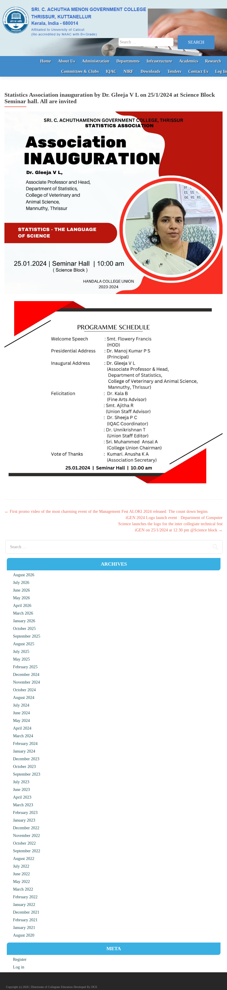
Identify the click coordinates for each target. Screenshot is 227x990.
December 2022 (26, 828)
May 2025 (21, 659)
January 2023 (24, 820)
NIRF (129, 71)
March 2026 (23, 613)
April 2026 (22, 605)
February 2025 (25, 667)
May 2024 (21, 720)
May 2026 (21, 598)
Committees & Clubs (80, 71)
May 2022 (21, 881)
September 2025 (26, 636)
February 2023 (25, 812)
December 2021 (26, 912)
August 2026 (23, 575)
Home (45, 61)
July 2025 (21, 651)
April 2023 (22, 797)
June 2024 (21, 713)
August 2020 (23, 935)
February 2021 (25, 920)
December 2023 (26, 759)
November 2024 (26, 682)
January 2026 (24, 621)
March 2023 (23, 805)
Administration (95, 61)
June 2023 (21, 789)
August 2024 (23, 697)
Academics (188, 61)
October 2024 (24, 690)
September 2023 (26, 774)
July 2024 (21, 705)
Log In (221, 71)
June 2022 (21, 874)
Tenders (174, 71)
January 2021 (24, 927)
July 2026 (21, 582)
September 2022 (26, 851)
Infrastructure (159, 61)
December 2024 (26, 674)
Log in (18, 967)
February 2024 (25, 743)
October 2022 (24, 843)
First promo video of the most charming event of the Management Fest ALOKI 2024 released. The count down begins (105, 511)
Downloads (150, 71)
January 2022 (24, 904)
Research (213, 61)
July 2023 (21, 782)
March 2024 (23, 736)
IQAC (111, 71)
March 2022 (23, 889)
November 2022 (26, 835)
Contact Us (198, 71)
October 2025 (24, 628)
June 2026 (21, 590)
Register (20, 959)
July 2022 (21, 866)
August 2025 (23, 644)
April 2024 (22, 728)
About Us (66, 61)
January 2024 (24, 751)
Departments (128, 61)
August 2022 (23, 858)
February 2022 (25, 897)
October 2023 (24, 766)
